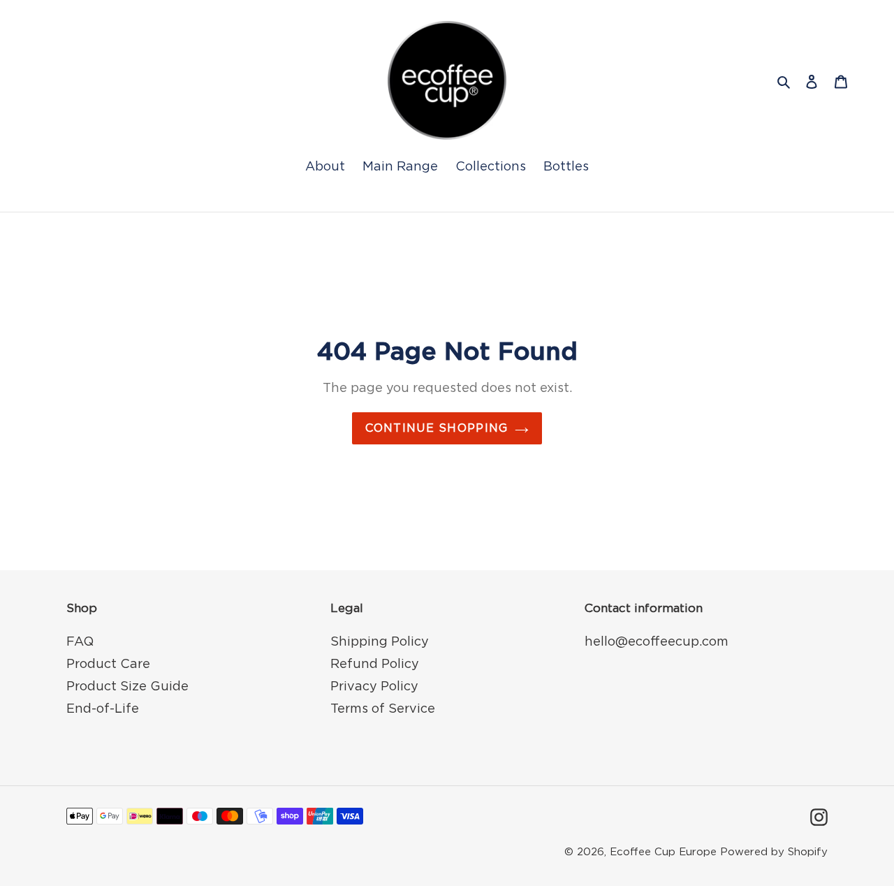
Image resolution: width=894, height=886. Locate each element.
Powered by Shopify (774, 852)
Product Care (108, 664)
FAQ (80, 642)
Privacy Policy (374, 687)
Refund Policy (374, 664)
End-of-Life (102, 709)
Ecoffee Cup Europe (663, 852)
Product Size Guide (127, 687)
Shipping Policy (379, 642)
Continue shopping (436, 428)
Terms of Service (382, 709)
